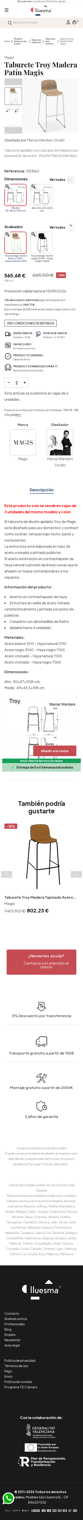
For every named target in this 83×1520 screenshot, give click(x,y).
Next (13, 130)
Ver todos (57, 179)
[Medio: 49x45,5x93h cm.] (15, 195)
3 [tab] (41, 923)
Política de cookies (18, 1382)
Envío (8, 1376)
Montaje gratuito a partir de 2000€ (41, 1087)
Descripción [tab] (42, 489)
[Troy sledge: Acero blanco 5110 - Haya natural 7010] (15, 243)
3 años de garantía (41, 1116)
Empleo (10, 1335)
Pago (8, 1371)
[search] (9, 22)
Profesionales (14, 1324)
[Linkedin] (41, 1399)
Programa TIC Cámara (20, 1387)
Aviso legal (12, 1345)
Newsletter (12, 1340)
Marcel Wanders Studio (46, 140)
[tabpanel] (41, 869)
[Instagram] (51, 1399)
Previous (13, 81)
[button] (41, 962)
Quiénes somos (15, 1319)
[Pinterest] (31, 1399)
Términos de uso (16, 1366)
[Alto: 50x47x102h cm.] (42, 195)
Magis (9, 57)
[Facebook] (21, 1399)
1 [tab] (33, 923)
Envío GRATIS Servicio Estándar (41, 761)
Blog (8, 1329)
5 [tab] (50, 923)
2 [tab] (37, 923)
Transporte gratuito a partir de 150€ (41, 1053)
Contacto (11, 1313)
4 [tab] (46, 923)
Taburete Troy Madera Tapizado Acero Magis (38, 897)
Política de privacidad (19, 1360)
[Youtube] (61, 1399)
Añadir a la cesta (54, 751)
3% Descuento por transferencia (41, 1015)
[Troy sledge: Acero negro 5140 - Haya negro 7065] (42, 243)
